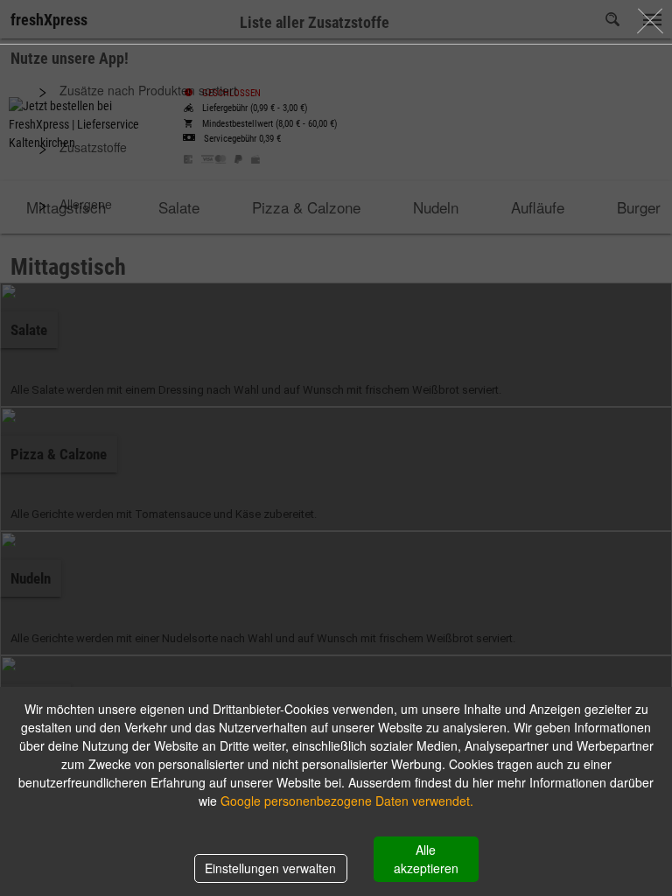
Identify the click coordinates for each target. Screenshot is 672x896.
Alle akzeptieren (426, 859)
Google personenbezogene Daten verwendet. (346, 800)
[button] (336, 90)
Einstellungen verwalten (270, 868)
